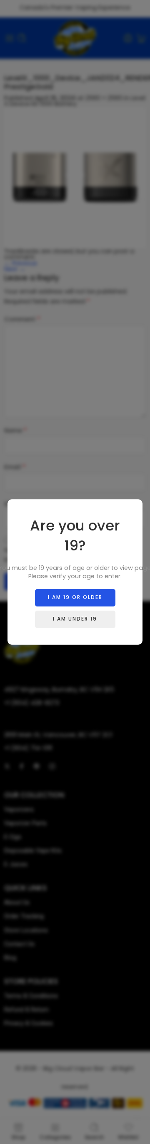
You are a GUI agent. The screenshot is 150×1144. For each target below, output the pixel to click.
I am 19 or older (75, 597)
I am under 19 (75, 618)
